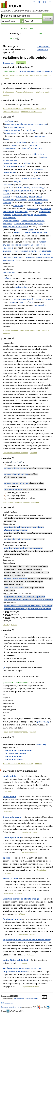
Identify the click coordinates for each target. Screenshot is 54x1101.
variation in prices (14, 756)
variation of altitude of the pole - (18, 539)
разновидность (17, 127)
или (48, 299)
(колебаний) (43, 722)
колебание (22, 124)
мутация (7, 220)
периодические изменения (15, 227)
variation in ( (9, 483)
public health (9, 796)
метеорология (23, 187)
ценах (21, 302)
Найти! (47, 18)
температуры (41, 124)
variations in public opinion (31, 112)
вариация (15, 130)
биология (16, 214)
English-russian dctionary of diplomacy (18, 92)
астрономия (9, 166)
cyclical (39, 224)
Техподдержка (18, 998)
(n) (4, 667)
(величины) (41, 744)
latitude (6, 193)
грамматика (44, 211)
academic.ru (11, 4)
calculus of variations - (14, 587)
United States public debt (15, 960)
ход (31, 190)
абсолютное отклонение (32, 220)
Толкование (8, 63)
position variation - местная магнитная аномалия (28, 599)
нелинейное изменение (36, 233)
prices (44, 157)
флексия (7, 214)
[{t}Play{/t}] (32, 67)
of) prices (24, 483)
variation (6, 334)
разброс (7, 278)
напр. (30, 124)
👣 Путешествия (7, 1003)
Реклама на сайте (31, 998)
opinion (23, 287)
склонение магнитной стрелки (27, 299)
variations (21, 142)
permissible (32, 208)
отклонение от (9, 272)
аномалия (18, 205)
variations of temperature (15, 468)
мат (6, 139)
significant (28, 245)
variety (29, 130)
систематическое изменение (39, 257)
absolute (15, 220)
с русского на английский (43, 48)
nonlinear (18, 233)
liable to (25, 148)
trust (31, 302)
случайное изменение (13, 245)
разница (13, 302)
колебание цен (10, 160)
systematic (18, 257)
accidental (7, 224)
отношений (39, 305)
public (17, 287)
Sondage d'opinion (12, 919)
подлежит (37, 148)
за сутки (17, 181)
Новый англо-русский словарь (15, 732)
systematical (8, 260)
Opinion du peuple (12, 817)
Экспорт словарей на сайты (11, 1007)
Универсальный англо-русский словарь (19, 76)
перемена (32, 145)
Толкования (27, 28)
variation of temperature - (15, 578)
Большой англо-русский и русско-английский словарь (25, 331)
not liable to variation (15, 753)
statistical (7, 251)
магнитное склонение (38, 199)
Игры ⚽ (14, 38)
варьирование (9, 148)
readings (39, 169)
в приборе (47, 605)
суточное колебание (30, 178)
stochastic (46, 251)
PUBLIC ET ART (10, 878)
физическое (20, 199)
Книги (39, 33)
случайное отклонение (25, 224)
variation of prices (14, 759)
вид (7, 127)
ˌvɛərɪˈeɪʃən (8, 121)
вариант (6, 130)
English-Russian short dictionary (15, 453)
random (42, 242)
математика (21, 196)
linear (30, 230)
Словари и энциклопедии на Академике (25, 10)
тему (13, 145)
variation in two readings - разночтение (23, 548)
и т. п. (11, 187)
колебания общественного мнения (35, 71)
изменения (40, 136)
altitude (27, 163)
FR (50, 2)
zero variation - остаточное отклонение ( (22, 605)
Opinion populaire (12, 837)
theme (34, 142)
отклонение (10, 133)
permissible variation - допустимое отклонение (27, 608)
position (38, 202)
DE (39, 2)
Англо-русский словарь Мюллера (16, 503)
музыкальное (21, 211)
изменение (10, 124)
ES (44, 2)
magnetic (7, 202)
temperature (8, 190)
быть (35, 172)
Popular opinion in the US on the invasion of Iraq (27, 939)
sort (34, 130)
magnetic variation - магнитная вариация (24, 596)
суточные (7, 184)
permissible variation (13, 489)
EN (34, 2)
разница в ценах (10, 163)
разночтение (9, 172)
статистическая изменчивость (27, 251)
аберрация (27, 214)
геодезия (21, 166)
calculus (6, 196)
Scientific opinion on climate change (21, 899)
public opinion (38, 154)
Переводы (14, 33)
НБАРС (6, 625)
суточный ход (37, 187)
